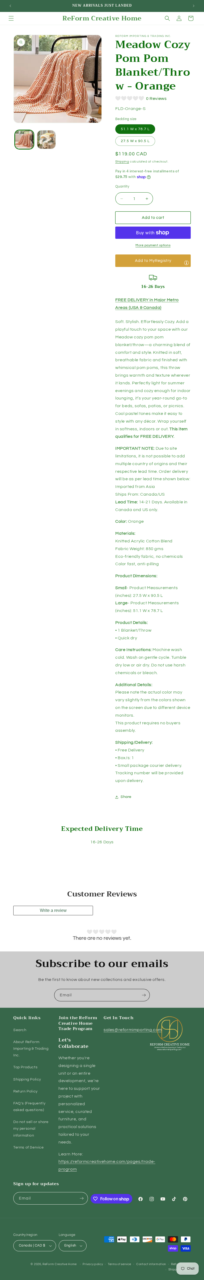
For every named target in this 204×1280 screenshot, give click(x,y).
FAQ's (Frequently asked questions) (29, 1107)
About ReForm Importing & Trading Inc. (30, 1048)
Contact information (151, 1264)
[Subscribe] (144, 995)
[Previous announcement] (10, 6)
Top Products (25, 1067)
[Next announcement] (193, 6)
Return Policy (25, 1091)
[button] (11, 18)
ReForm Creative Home (59, 1264)
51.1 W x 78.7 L (135, 129)
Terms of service (119, 1264)
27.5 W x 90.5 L (135, 141)
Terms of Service (28, 1147)
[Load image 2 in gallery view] (46, 139)
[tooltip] (186, 263)
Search (20, 1030)
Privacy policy (93, 1264)
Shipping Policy (27, 1079)
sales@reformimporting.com (133, 1030)
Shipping (122, 161)
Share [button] (126, 797)
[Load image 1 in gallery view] (24, 139)
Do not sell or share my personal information (31, 1128)
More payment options (153, 245)
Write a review (53, 910)
